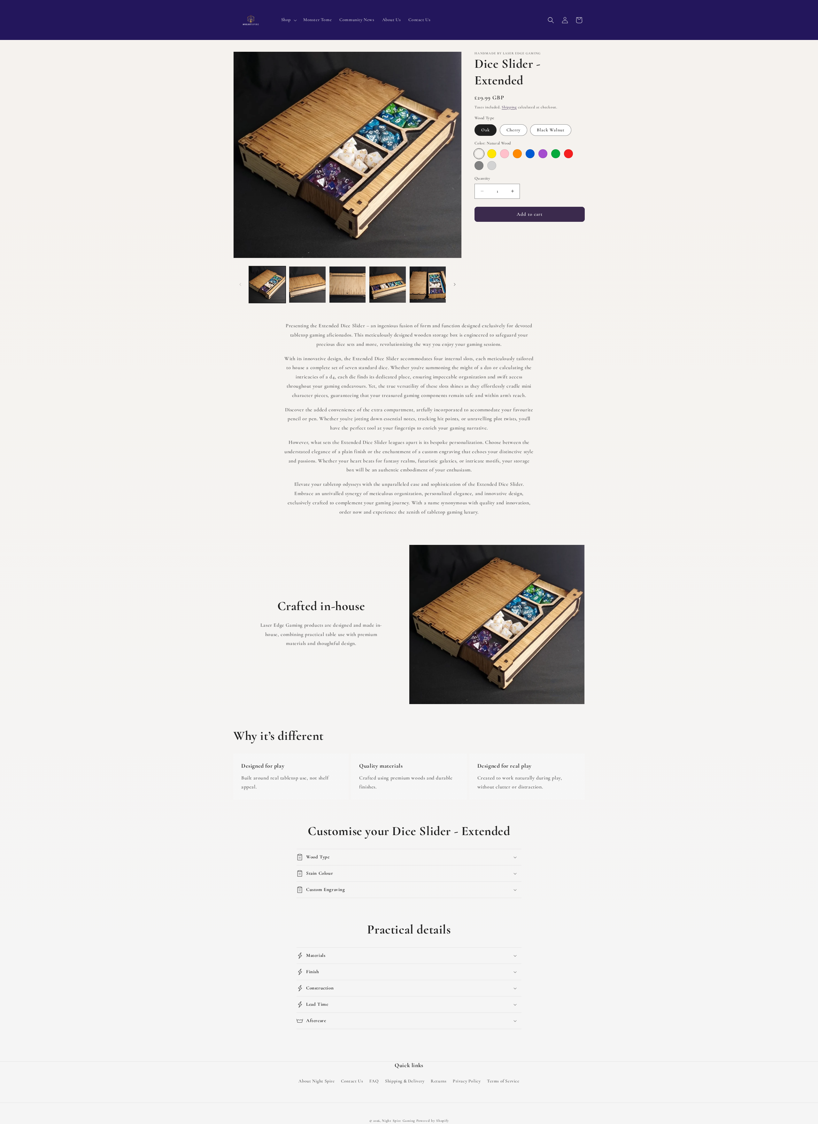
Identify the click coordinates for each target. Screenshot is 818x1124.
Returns (438, 1081)
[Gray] (479, 165)
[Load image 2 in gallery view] (307, 284)
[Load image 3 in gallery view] (347, 284)
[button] (288, 20)
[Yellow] (491, 153)
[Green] (555, 153)
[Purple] (542, 153)
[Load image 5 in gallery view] (427, 284)
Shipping (509, 107)
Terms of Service (503, 1081)
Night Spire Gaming (398, 1121)
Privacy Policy (467, 1081)
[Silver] (491, 165)
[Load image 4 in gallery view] (387, 284)
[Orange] (517, 153)
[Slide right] (455, 284)
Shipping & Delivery (404, 1081)
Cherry (513, 130)
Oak (485, 130)
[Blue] (530, 153)
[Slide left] (240, 284)
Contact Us (352, 1081)
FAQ (374, 1081)
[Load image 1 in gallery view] (267, 284)
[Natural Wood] (479, 153)
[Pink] (504, 153)
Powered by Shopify (432, 1121)
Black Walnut (551, 130)
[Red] (568, 153)
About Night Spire (316, 1081)
